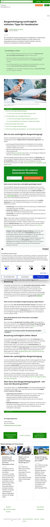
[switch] (19, 269)
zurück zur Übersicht (25, 435)
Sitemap (42, 519)
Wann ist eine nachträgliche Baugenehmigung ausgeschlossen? (23, 118)
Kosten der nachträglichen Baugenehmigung (16, 126)
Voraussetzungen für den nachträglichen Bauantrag (18, 116)
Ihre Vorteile (39, 5)
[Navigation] (47, 5)
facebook (8, 507)
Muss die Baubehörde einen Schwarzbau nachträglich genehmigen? (24, 121)
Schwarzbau (33, 325)
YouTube (8, 511)
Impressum (36, 519)
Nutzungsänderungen (19, 153)
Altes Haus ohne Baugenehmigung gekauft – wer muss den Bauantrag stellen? (24, 129)
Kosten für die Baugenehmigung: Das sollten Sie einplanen (39, 435)
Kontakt (38, 1)
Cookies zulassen (41, 276)
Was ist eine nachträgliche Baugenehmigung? (16, 111)
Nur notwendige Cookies (9, 276)
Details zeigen (43, 273)
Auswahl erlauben (25, 276)
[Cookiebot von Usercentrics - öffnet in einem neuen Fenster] (43, 249)
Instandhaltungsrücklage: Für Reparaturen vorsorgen (10, 436)
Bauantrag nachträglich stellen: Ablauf (14, 124)
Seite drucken (40, 507)
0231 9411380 (46, 1)
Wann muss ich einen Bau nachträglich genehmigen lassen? (22, 113)
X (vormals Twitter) (10, 509)
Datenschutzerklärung (27, 519)
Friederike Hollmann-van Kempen (16, 29)
